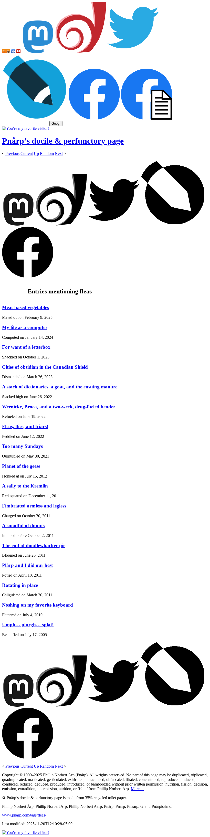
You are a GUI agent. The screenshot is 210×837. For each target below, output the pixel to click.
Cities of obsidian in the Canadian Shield (45, 367)
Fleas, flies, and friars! (25, 426)
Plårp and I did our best (27, 565)
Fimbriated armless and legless (34, 505)
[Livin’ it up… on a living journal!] (35, 118)
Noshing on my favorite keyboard (37, 605)
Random (47, 153)
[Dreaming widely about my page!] (81, 52)
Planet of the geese (21, 466)
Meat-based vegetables (25, 307)
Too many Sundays (22, 446)
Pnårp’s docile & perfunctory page (63, 140)
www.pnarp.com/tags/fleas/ (24, 815)
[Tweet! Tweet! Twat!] (133, 52)
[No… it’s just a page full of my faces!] (146, 118)
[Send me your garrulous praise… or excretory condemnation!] (18, 52)
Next (59, 153)
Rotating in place (20, 585)
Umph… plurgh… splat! (28, 624)
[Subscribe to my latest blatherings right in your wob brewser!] (8, 52)
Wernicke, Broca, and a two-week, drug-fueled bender (58, 406)
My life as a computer (24, 327)
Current (26, 153)
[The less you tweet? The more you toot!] (38, 52)
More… (137, 789)
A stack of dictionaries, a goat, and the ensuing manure (59, 386)
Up (36, 153)
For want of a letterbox (26, 347)
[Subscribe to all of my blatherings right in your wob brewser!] (4, 52)
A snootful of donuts (23, 525)
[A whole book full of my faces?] (94, 118)
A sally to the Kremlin (25, 486)
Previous (12, 153)
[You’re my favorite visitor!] (25, 128)
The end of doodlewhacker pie (33, 545)
